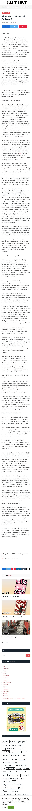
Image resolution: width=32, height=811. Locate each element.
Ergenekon (14, 762)
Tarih (20, 788)
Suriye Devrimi (14, 788)
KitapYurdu (6, 668)
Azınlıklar (6, 752)
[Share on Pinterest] (23, 26)
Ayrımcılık (24, 749)
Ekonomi (14, 759)
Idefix (4, 671)
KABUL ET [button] (11, 807)
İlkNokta (5, 684)
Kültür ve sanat (19, 771)
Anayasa (21, 745)
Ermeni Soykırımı (21, 765)
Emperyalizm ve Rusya (10, 637)
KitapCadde (6, 689)
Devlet (5, 756)
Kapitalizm (19, 768)
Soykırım (6, 788)
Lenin (18, 775)
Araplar (18, 749)
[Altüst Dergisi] (16, 2)
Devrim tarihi (6, 12)
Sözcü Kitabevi (7, 682)
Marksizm (25, 775)
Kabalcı (5, 680)
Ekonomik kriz (23, 759)
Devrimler (14, 755)
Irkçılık (3, 768)
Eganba (5, 687)
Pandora (5, 677)
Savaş (13, 781)
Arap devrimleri (9, 748)
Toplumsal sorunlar (11, 791)
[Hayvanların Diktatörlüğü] (16, 586)
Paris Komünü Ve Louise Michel (12, 616)
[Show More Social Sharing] (28, 26)
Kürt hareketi (9, 775)
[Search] (29, 2)
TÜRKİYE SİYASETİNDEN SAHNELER (16, 794)
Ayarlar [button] (4, 807)
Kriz (9, 771)
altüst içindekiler (10, 745)
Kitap (4, 772)
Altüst (5, 741)
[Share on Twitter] (14, 26)
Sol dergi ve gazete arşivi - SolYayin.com (13, 698)
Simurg (5, 693)
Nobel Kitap (6, 696)
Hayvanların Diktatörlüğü (11, 596)
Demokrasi (25, 752)
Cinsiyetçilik (17, 752)
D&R (4, 673)
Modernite (22, 778)
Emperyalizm (6, 762)
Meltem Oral (5, 778)
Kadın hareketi (10, 768)
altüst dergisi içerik (18, 741)
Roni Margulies (6, 781)
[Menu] (3, 2)
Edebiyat (6, 759)
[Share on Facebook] (6, 26)
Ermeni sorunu (8, 765)
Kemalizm (26, 768)
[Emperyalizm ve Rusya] (16, 627)
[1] (23, 136)
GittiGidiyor (6, 675)
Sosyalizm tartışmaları (12, 784)
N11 (4, 666)
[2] (20, 153)
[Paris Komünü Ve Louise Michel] (16, 607)
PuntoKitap (6, 691)
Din (23, 755)
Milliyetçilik (14, 779)
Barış (12, 752)
